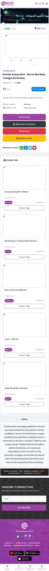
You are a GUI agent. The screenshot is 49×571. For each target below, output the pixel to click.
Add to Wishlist (39, 89)
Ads (37, 545)
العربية (7, 569)
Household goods (9, 70)
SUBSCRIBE (25, 507)
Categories (30, 569)
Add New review (25, 138)
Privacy (9, 545)
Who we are (22, 542)
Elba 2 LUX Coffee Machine (16, 290)
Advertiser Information (25, 124)
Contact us (18, 569)
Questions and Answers (24, 545)
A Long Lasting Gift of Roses (16, 191)
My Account (42, 569)
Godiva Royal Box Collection (16, 388)
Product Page (24, 208)
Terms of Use (35, 542)
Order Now (25, 117)
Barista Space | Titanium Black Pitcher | (21, 241)
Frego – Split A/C (12, 339)
